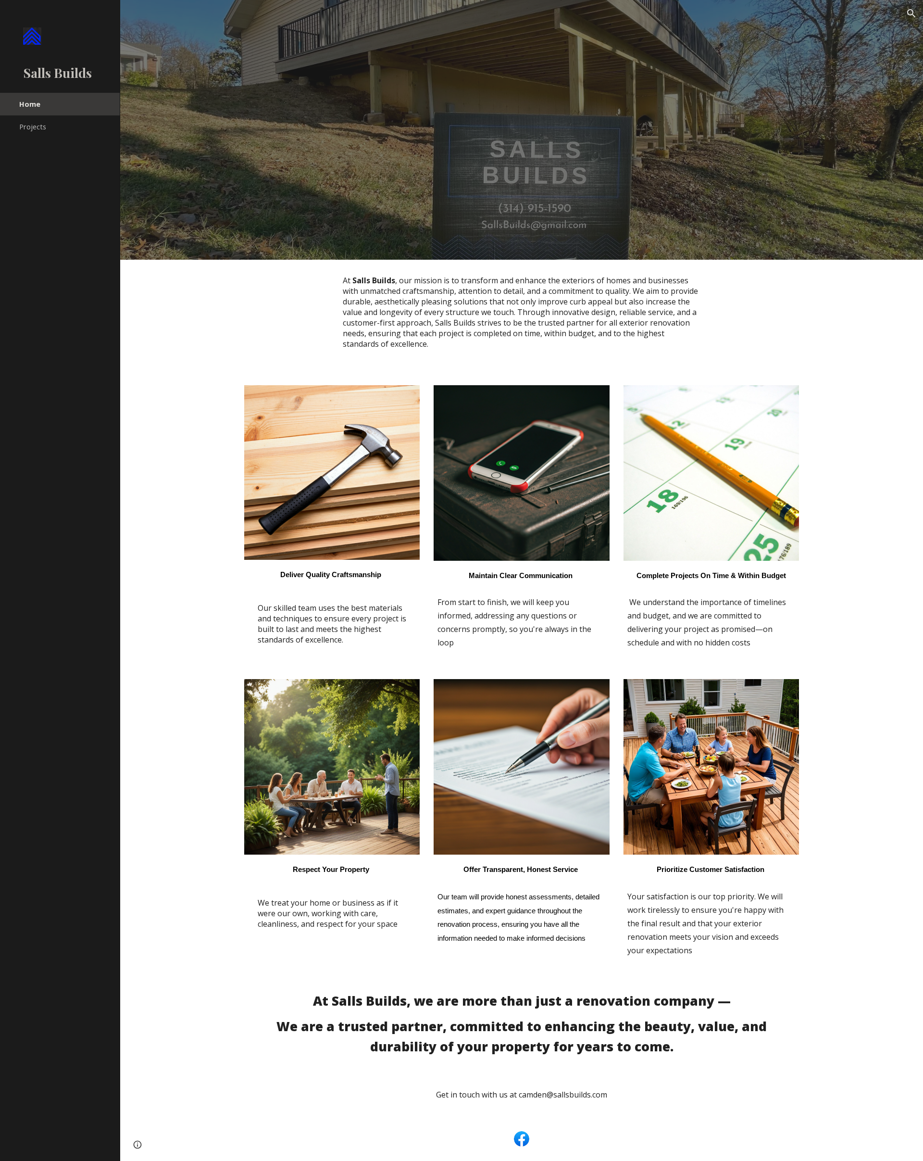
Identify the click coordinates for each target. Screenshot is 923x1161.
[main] (521, 316)
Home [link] (29, 104)
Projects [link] (32, 126)
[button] (911, 13)
